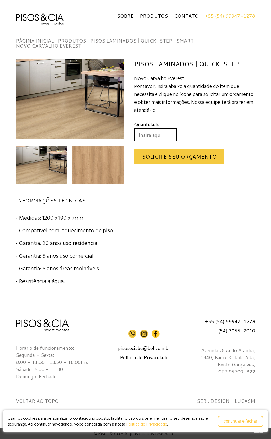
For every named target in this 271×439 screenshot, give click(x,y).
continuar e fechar (240, 421)
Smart (185, 40)
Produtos (154, 15)
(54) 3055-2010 (236, 331)
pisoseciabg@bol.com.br (144, 348)
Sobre (125, 15)
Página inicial (35, 40)
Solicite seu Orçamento (179, 156)
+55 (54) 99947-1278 (230, 15)
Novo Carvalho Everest (48, 45)
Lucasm (244, 401)
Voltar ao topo (37, 401)
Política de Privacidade (146, 424)
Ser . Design (213, 401)
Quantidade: (147, 124)
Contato (186, 15)
